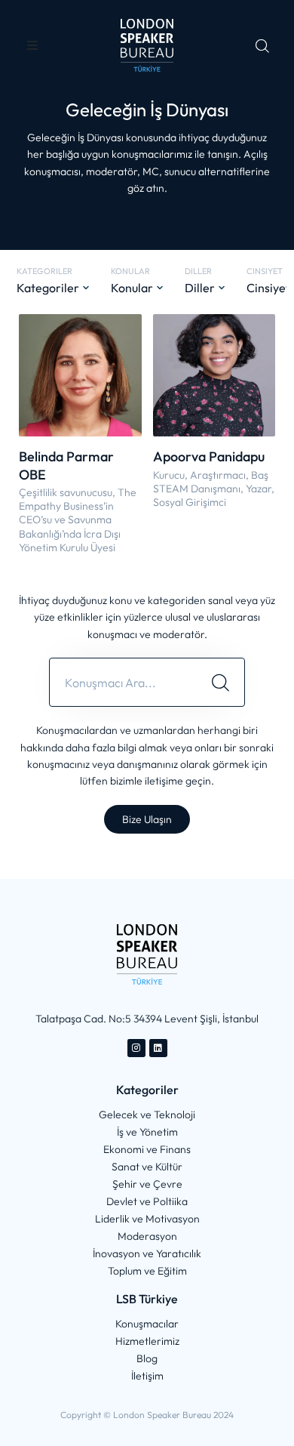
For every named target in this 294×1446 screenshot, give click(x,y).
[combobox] (123, 682)
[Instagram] (136, 1048)
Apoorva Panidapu (209, 456)
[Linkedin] (158, 1048)
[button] (32, 45)
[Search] (220, 682)
